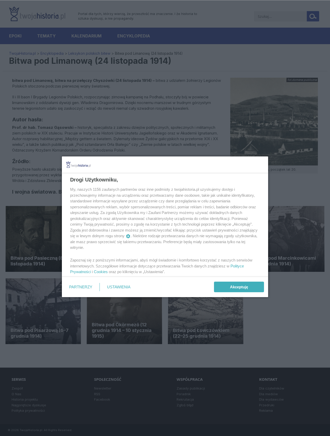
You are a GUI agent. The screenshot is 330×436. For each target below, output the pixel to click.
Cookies (101, 271)
